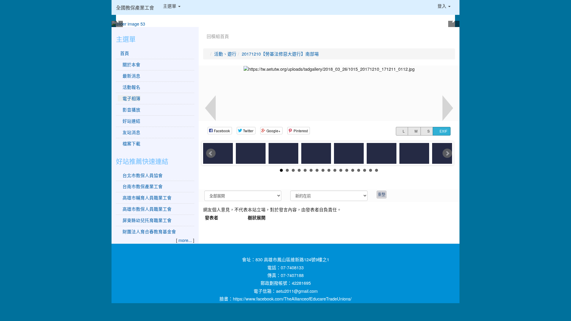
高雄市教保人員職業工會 (147, 209)
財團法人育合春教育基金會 (149, 231)
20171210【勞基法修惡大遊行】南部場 (280, 54)
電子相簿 (130, 98)
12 (346, 170)
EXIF (443, 131)
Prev (211, 153)
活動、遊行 (225, 54)
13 (352, 170)
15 (364, 170)
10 (334, 170)
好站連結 (130, 121)
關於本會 (130, 64)
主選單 (170, 6)
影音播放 (130, 109)
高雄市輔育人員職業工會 (147, 197)
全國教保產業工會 (135, 7)
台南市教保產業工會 (143, 186)
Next (447, 153)
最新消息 (130, 76)
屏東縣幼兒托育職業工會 (147, 220)
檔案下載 (130, 143)
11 (340, 170)
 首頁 (123, 53)
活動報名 (130, 87)
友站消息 (130, 132)
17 (376, 170)
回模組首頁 (218, 36)
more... (185, 240)
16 (370, 170)
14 (358, 170)
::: (204, 29)
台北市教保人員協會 (143, 175)
